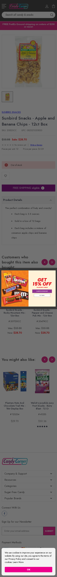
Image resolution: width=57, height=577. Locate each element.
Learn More (18, 562)
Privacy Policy (15, 559)
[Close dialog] (3, 272)
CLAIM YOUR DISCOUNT (42, 291)
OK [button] (28, 569)
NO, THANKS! (42, 295)
